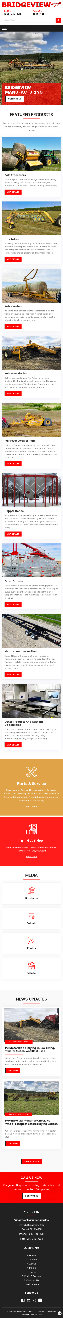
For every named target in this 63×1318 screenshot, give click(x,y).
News (33, 1271)
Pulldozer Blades (16, 373)
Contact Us (32, 1280)
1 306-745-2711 (12, 13)
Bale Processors (15, 175)
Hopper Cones (14, 511)
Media (32, 1267)
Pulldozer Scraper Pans (20, 440)
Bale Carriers (13, 306)
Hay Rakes (12, 239)
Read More (31, 806)
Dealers (33, 1259)
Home (32, 1255)
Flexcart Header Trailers (21, 651)
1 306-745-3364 (34, 1238)
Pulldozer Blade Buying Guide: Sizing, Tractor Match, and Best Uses (30, 1049)
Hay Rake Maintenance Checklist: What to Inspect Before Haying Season (31, 1122)
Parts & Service (32, 1276)
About (32, 1263)
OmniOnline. (37, 1314)
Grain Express (14, 581)
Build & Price (32, 1284)
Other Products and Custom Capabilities (24, 723)
